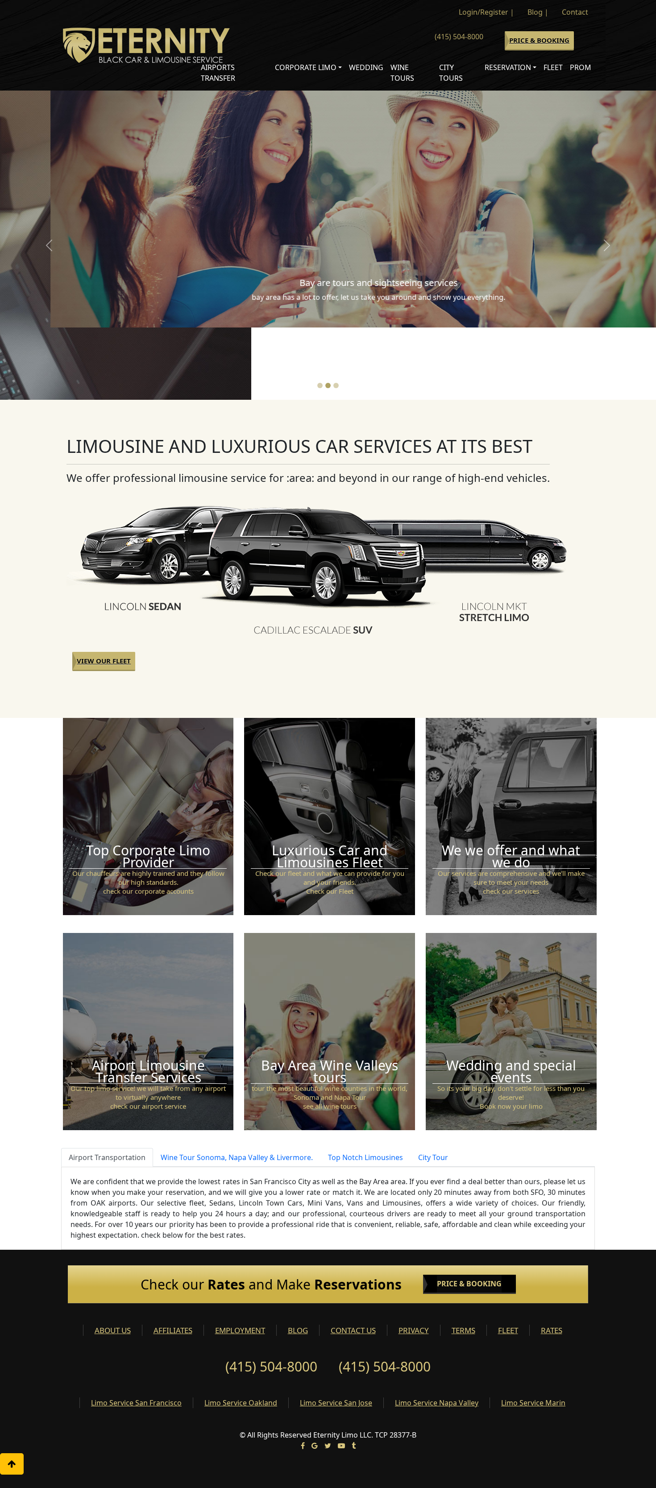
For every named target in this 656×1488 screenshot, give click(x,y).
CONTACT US (353, 1258)
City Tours (451, 72)
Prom (580, 67)
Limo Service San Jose (336, 1330)
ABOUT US (113, 1258)
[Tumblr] (354, 1373)
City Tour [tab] (433, 1085)
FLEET (508, 1258)
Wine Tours (402, 72)
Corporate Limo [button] (305, 67)
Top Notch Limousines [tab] (365, 1085)
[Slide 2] (328, 313)
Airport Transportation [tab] (107, 1085)
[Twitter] (327, 1373)
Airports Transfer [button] (218, 72)
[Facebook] (303, 1373)
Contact (575, 12)
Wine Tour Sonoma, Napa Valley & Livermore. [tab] (237, 1085)
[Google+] (314, 1373)
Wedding (366, 67)
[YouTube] (341, 1373)
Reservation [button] (508, 67)
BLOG (298, 1258)
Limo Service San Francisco (136, 1330)
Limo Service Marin (533, 1330)
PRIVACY (414, 1258)
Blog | (537, 12)
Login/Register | (486, 12)
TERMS (463, 1258)
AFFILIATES (173, 1258)
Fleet (553, 67)
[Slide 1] (320, 313)
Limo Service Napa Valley (436, 1330)
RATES (551, 1258)
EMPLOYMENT (240, 1258)
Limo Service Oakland (240, 1330)
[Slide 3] (336, 313)
